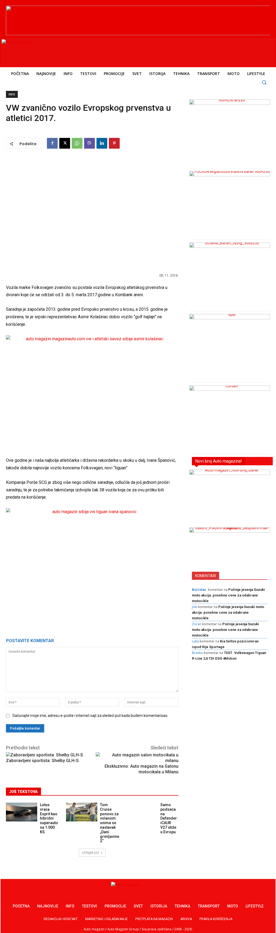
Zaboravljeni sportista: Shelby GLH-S (42, 760)
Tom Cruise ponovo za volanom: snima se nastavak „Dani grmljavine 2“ (109, 823)
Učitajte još (90, 852)
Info (12, 94)
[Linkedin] (101, 143)
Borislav (199, 590)
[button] (264, 82)
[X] (64, 143)
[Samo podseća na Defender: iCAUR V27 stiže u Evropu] (142, 812)
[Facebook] (52, 143)
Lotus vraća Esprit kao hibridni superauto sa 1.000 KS (49, 818)
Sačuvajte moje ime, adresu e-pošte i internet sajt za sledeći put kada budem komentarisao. (90, 715)
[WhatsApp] (77, 143)
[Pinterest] (114, 143)
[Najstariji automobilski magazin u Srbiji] (38, 51)
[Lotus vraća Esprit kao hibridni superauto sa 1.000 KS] (21, 812)
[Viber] (89, 143)
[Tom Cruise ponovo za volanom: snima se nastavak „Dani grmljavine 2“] (81, 812)
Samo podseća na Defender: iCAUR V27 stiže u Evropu (169, 818)
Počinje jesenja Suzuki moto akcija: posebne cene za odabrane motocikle (228, 595)
